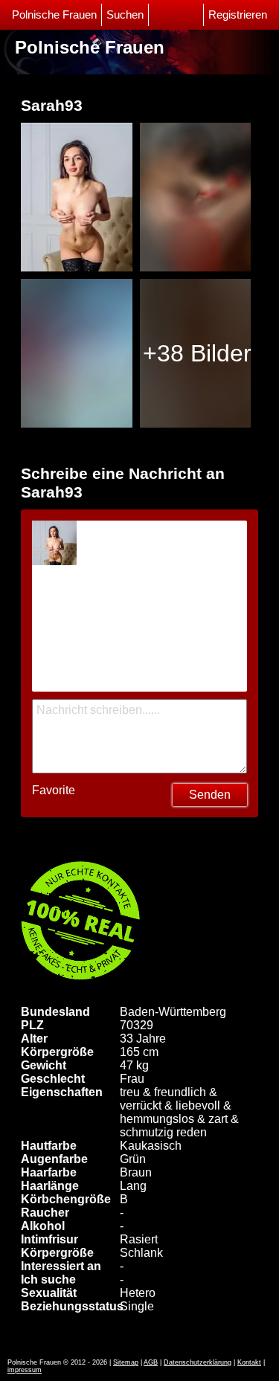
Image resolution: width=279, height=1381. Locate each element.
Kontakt (249, 1362)
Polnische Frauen (54, 15)
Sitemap (125, 1362)
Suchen (125, 15)
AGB (151, 1362)
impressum (24, 1370)
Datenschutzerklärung (197, 1362)
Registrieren (237, 15)
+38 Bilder (197, 353)
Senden (210, 794)
